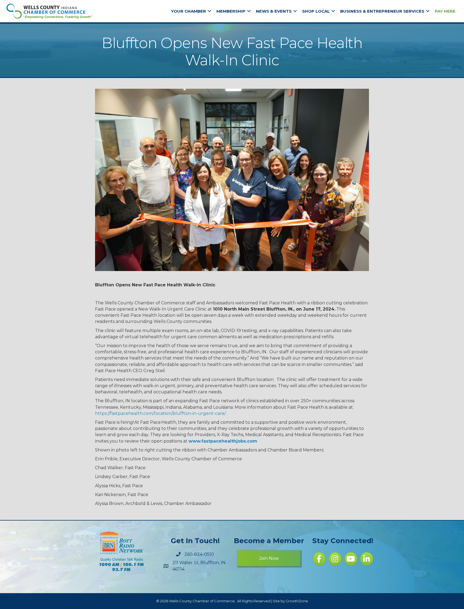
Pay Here (445, 11)
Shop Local (316, 11)
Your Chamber (188, 11)
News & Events (274, 11)
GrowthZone (297, 601)
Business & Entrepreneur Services (382, 11)
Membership (230, 11)
